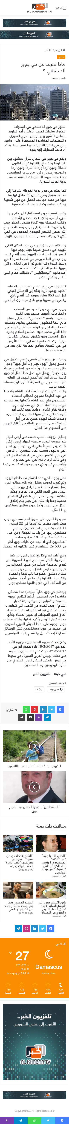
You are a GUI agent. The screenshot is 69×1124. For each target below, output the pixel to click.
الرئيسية (58, 49)
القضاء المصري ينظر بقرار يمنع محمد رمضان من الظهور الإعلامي (18, 905)
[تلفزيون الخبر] (39, 7)
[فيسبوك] (60, 709)
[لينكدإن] (43, 709)
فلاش (48, 49)
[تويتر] (51, 709)
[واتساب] (26, 709)
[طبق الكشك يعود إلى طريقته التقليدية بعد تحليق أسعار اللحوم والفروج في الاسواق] (51, 890)
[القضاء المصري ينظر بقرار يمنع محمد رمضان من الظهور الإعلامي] (18, 890)
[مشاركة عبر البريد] (30, 717)
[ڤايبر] (38, 717)
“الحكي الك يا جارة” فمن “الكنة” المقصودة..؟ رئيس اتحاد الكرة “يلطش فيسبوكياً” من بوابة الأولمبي (54, 863)
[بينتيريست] (34, 709)
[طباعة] (21, 717)
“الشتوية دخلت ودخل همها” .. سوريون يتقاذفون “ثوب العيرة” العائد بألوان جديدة (19, 860)
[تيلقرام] (47, 717)
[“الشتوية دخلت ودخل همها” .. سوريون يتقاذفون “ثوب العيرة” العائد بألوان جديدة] (18, 843)
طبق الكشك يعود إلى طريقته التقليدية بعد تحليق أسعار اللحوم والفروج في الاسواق (52, 907)
